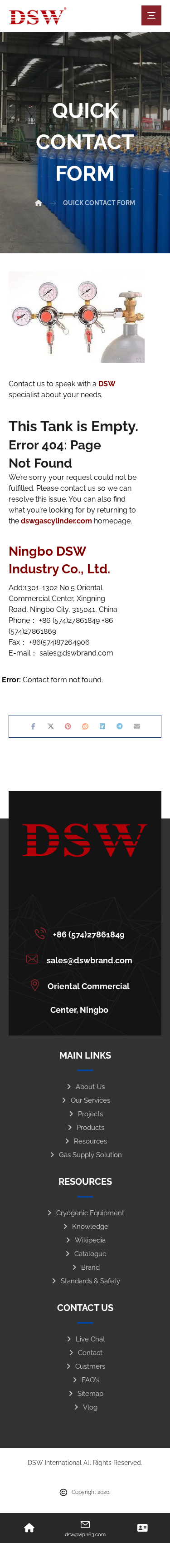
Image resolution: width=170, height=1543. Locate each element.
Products (90, 1128)
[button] (151, 15)
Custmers (90, 1366)
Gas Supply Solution (90, 1155)
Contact (90, 1353)
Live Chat (90, 1339)
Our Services (90, 1100)
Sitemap (90, 1394)
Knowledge (90, 1227)
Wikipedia (90, 1240)
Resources (90, 1141)
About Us (90, 1087)
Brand (90, 1267)
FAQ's (90, 1380)
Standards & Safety (90, 1281)
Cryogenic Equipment (90, 1213)
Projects (90, 1114)
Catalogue (90, 1254)
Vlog (90, 1407)
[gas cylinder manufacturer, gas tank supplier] (38, 16)
